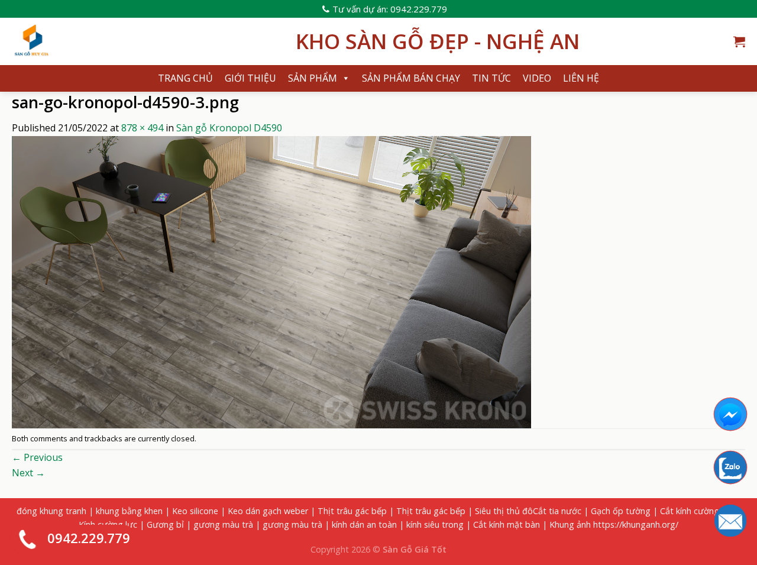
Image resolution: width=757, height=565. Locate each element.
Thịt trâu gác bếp (352, 510)
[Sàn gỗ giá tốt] (145, 41)
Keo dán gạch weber (268, 510)
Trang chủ (185, 78)
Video (537, 78)
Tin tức (491, 78)
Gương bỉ (165, 524)
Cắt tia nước (557, 510)
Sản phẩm (312, 78)
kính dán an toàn (364, 524)
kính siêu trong (435, 524)
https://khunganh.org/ (635, 524)
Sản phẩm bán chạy (411, 78)
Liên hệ (581, 78)
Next (28, 472)
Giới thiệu (250, 78)
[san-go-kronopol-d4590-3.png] (271, 281)
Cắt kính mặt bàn (506, 524)
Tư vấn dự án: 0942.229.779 (389, 9)
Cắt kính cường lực (696, 510)
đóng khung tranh (51, 510)
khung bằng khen (129, 510)
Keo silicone (195, 510)
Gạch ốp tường (621, 510)
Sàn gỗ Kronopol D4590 (229, 127)
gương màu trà (223, 524)
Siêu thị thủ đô (504, 510)
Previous (37, 457)
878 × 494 (142, 127)
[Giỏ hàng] (739, 41)
